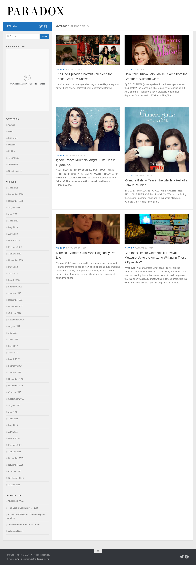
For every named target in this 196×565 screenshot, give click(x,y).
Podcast (12, 144)
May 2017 (13, 346)
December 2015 (15, 458)
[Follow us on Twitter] (41, 26)
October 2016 (14, 392)
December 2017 (15, 300)
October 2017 (14, 313)
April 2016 (13, 432)
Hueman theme (42, 559)
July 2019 (12, 214)
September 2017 (16, 319)
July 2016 (12, 412)
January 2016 (14, 451)
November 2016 (15, 385)
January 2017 (14, 372)
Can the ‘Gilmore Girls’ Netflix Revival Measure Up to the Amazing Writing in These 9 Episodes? (155, 257)
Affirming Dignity (16, 531)
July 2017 (12, 333)
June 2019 (13, 220)
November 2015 (15, 465)
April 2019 (13, 234)
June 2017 (13, 339)
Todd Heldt (13, 164)
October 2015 (14, 471)
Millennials (13, 138)
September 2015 (16, 478)
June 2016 (13, 418)
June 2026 (13, 187)
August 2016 (14, 405)
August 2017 (14, 326)
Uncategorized (15, 171)
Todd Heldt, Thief (16, 501)
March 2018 (14, 280)
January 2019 (14, 253)
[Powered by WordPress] (18, 559)
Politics (11, 151)
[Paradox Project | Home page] (36, 11)
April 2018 (13, 273)
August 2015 (14, 484)
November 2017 (15, 306)
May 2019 (13, 227)
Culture (60, 69)
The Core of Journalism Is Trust (23, 508)
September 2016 (16, 399)
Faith (10, 131)
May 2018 (13, 267)
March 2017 (14, 359)
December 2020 (15, 194)
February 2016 (15, 445)
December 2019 (15, 201)
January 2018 (14, 293)
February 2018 (15, 286)
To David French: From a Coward (23, 524)
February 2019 (15, 247)
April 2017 (13, 352)
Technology (13, 158)
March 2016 (14, 438)
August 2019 (14, 207)
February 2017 (15, 366)
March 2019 (14, 240)
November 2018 (15, 260)
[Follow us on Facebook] (45, 26)
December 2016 (15, 379)
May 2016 (13, 425)
